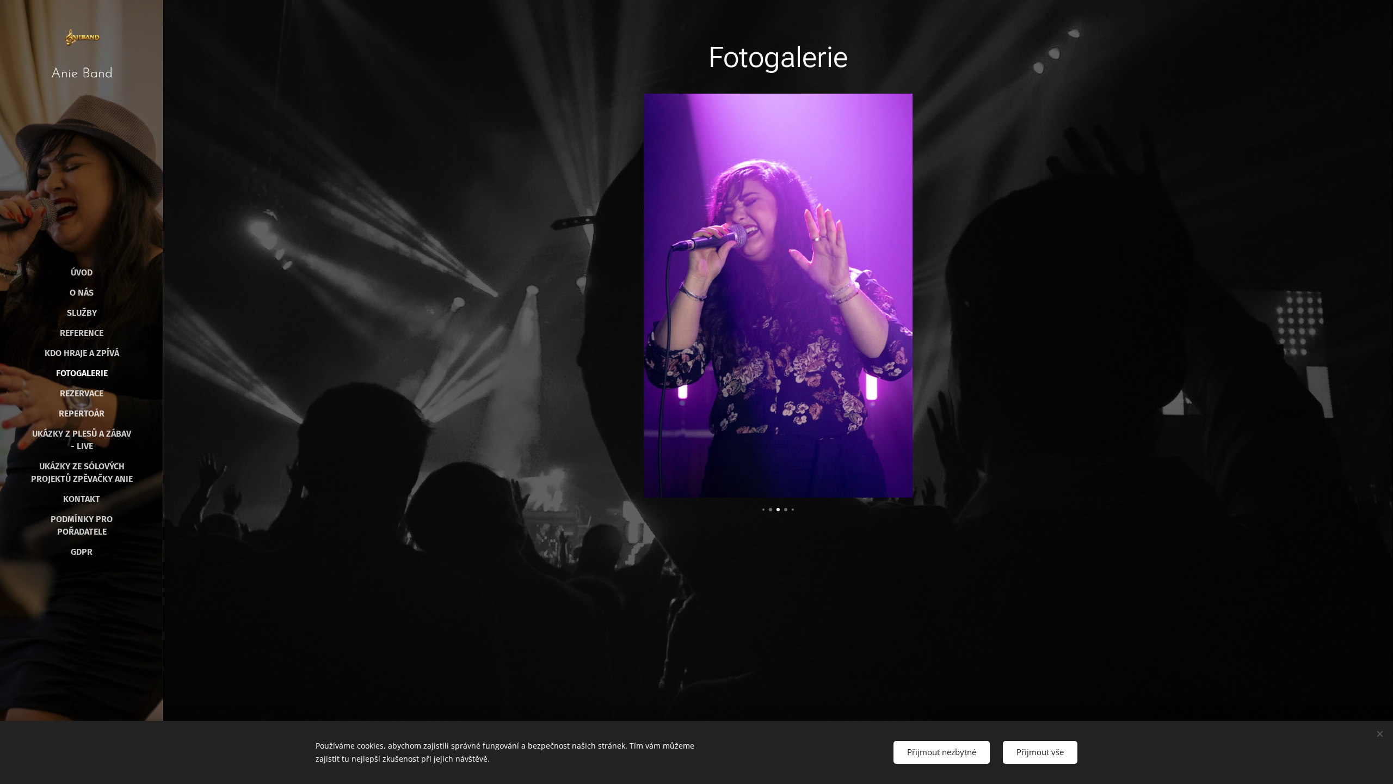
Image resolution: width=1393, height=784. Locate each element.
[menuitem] (81, 272)
